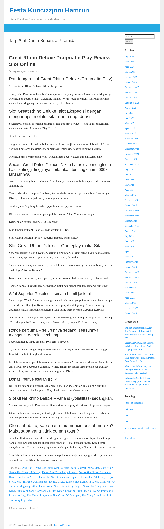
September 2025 (132, 102)
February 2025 (131, 138)
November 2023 (132, 215)
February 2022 (131, 307)
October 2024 (131, 159)
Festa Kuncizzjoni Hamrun (49, 10)
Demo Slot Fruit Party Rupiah (59, 472)
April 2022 (130, 297)
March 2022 (130, 302)
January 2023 (131, 267)
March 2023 (130, 256)
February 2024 (131, 200)
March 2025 (130, 133)
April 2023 (130, 251)
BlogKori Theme (62, 524)
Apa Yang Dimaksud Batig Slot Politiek (45, 467)
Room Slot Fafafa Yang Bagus (64, 486)
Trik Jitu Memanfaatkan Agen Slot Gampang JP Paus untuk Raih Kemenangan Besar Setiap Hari (139, 332)
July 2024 (129, 174)
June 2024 (129, 179)
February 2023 (131, 261)
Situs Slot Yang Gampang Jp (33, 491)
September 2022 (132, 287)
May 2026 (129, 61)
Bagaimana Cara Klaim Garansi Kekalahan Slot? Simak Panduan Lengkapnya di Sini (139, 346)
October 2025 (131, 97)
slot (126, 415)
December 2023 (132, 210)
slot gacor (129, 408)
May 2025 (129, 123)
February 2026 (131, 76)
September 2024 (132, 164)
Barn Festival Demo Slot (84, 467)
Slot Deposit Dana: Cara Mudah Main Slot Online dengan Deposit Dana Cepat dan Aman (140, 357)
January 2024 (131, 205)
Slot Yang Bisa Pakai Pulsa (97, 495)
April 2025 (130, 128)
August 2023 (130, 230)
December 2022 (132, 272)
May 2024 (129, 184)
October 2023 (131, 220)
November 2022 (132, 277)
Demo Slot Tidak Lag (92, 477)
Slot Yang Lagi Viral (21, 500)
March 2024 (130, 194)
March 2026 (130, 71)
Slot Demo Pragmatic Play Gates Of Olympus (53, 495)
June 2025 (129, 118)
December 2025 (132, 87)
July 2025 (129, 112)
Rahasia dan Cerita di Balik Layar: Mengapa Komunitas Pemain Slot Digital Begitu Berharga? (137, 382)
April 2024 (130, 189)
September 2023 (132, 225)
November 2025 (132, 92)
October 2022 (131, 282)
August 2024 (130, 169)
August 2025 (130, 107)
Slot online (130, 438)
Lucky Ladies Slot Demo (72, 481)
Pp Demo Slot (97, 481)
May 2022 (129, 292)
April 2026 (130, 66)
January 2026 (131, 82)
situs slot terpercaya (134, 402)
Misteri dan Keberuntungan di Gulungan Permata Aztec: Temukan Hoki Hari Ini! (138, 369)
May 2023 (129, 246)
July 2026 (129, 56)
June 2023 (129, 241)
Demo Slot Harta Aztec (22, 477)
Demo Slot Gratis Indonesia (95, 472)
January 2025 (131, 143)
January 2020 (131, 313)
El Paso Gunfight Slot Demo (39, 481)
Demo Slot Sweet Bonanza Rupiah (58, 477)
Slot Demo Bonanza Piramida (69, 491)
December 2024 (132, 148)
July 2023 (129, 236)
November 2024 (132, 153)
